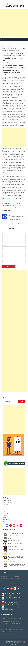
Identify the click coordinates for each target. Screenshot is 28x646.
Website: (4, 258)
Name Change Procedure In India (13, 604)
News (7, 46)
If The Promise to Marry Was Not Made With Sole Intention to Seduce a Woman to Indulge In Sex (13, 205)
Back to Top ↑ (14, 644)
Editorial (6, 504)
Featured (6, 506)
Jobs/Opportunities (8, 513)
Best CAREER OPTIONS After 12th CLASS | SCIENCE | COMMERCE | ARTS (16, 558)
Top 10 (6, 521)
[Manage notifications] (24, 642)
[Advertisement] (14, 23)
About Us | (3, 642)
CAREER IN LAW (11, 561)
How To (6, 509)
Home (3, 46)
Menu (2, 39)
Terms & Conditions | (22, 642)
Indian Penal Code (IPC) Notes (15, 543)
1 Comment (16, 63)
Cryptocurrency (8, 502)
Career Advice (7, 500)
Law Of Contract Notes (13, 540)
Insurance (6, 511)
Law (5, 515)
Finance (6, 508)
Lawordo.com (9, 641)
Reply (18, 223)
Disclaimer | (14, 642)
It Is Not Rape (13, 207)
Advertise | (8, 642)
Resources (6, 519)
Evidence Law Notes (12, 546)
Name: (4, 245)
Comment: (4, 231)
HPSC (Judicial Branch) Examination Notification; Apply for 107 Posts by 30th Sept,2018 (16, 566)
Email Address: (5, 252)
